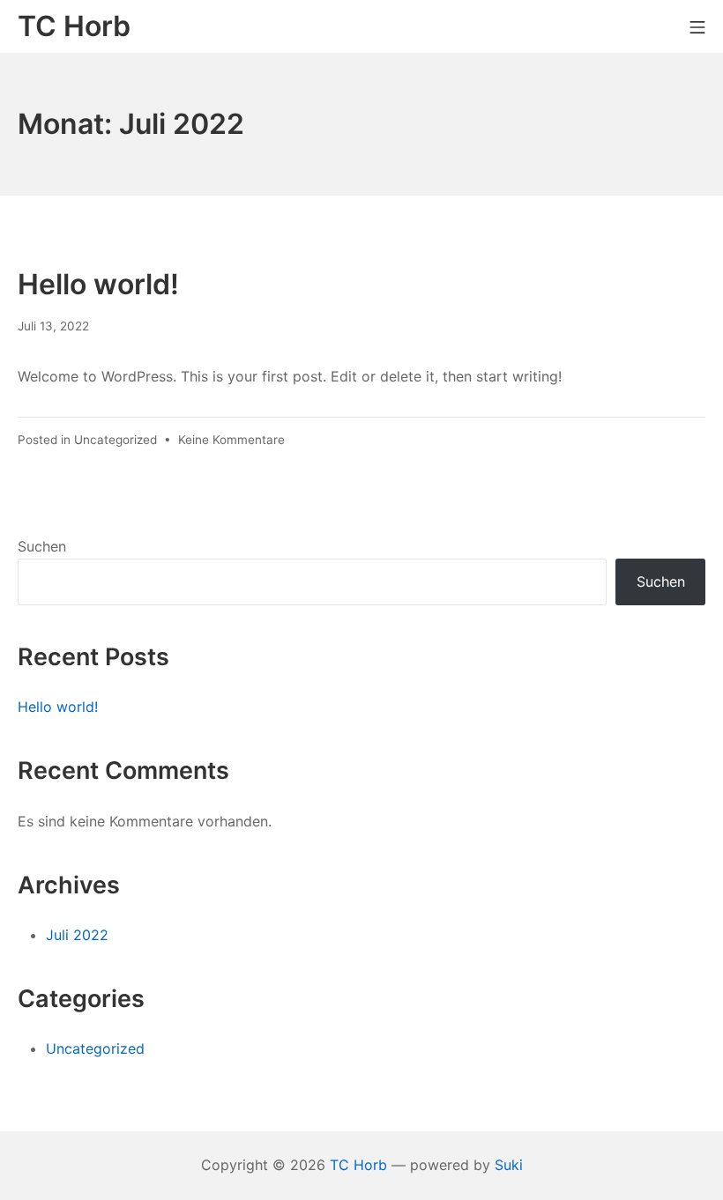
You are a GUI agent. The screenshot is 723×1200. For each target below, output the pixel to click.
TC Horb (358, 1165)
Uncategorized (115, 440)
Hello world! (98, 284)
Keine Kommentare (231, 440)
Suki (509, 1165)
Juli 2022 (77, 935)
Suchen (42, 546)
